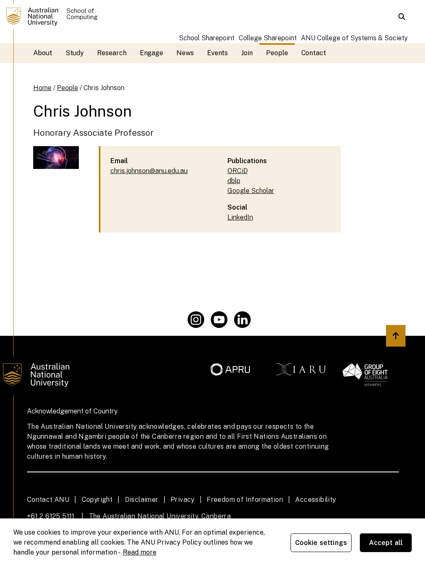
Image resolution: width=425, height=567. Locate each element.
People (277, 53)
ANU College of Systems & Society (354, 38)
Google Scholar (250, 191)
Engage (152, 53)
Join (247, 53)
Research (111, 53)
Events (217, 53)
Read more (139, 552)
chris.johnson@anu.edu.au (149, 171)
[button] (402, 17)
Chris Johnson (104, 88)
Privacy (183, 499)
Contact (313, 53)
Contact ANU (48, 499)
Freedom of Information (245, 499)
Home (42, 88)
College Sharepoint (268, 38)
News (185, 53)
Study (75, 53)
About (42, 53)
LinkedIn (240, 217)
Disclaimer (142, 499)
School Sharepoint (206, 38)
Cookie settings (321, 543)
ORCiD (237, 171)
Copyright (97, 499)
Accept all (386, 543)
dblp (233, 181)
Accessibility (315, 499)
